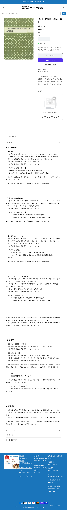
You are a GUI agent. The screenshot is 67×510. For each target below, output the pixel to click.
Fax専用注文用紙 (24, 472)
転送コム (34, 367)
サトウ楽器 (14, 506)
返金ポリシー (32, 506)
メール (51, 84)
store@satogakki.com (55, 476)
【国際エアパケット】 (13, 353)
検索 (64, 13)
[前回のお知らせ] (3, 2)
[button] (4, 7)
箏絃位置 (21, 460)
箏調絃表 (21, 456)
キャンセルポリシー (41, 507)
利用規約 (51, 506)
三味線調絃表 (23, 458)
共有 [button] (41, 91)
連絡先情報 (57, 506)
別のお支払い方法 (50, 65)
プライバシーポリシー (42, 506)
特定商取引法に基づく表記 (29, 507)
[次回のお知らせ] (64, 2)
